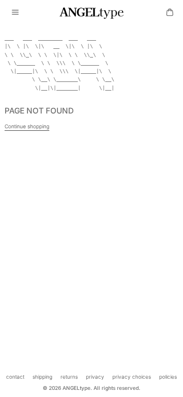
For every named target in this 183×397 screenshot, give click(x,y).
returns (69, 377)
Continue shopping (27, 126)
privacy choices (131, 377)
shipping (42, 377)
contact (15, 377)
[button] (15, 12)
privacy (95, 377)
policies (168, 377)
